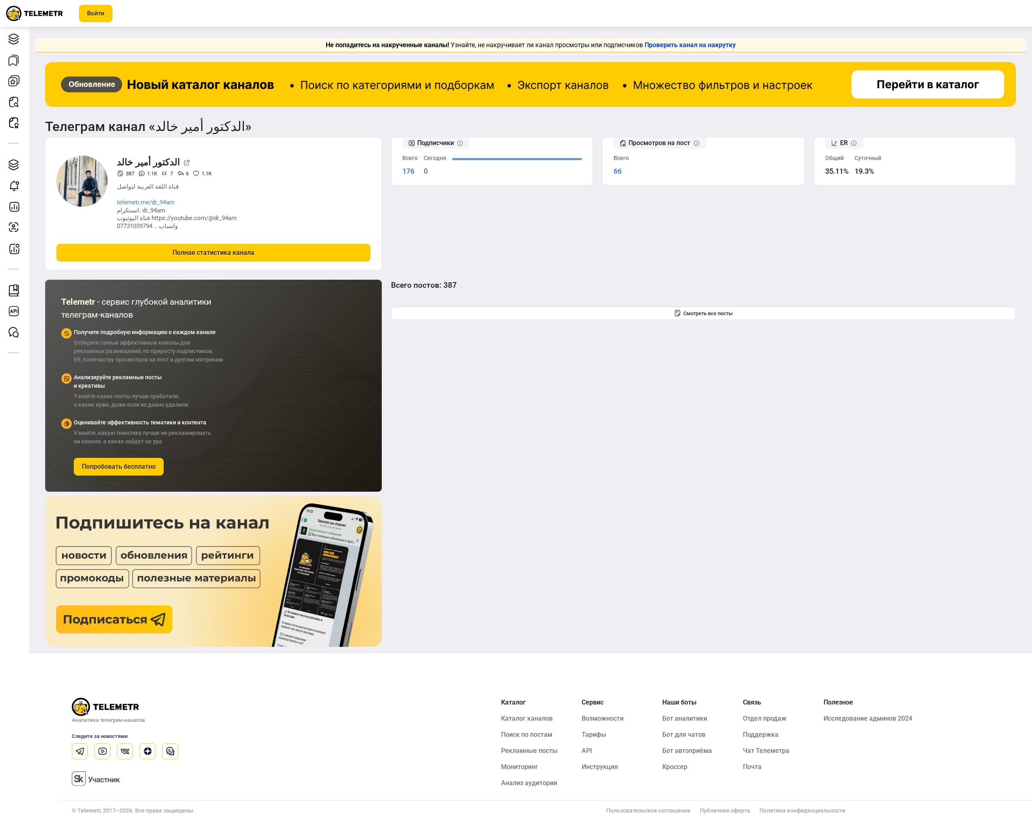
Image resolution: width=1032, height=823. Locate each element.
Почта (752, 767)
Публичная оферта (725, 810)
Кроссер (674, 767)
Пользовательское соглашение (648, 810)
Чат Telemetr (14, 332)
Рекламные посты (14, 122)
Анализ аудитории (14, 227)
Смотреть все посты (707, 313)
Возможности (603, 718)
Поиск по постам (526, 734)
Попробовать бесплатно (119, 466)
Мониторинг (14, 185)
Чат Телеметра (766, 750)
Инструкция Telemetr (14, 290)
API (587, 750)
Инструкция (600, 767)
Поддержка (760, 734)
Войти (95, 13)
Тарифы (594, 734)
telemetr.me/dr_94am (146, 202)
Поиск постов (14, 101)
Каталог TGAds (14, 164)
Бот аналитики (14, 248)
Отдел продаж (764, 718)
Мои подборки (14, 60)
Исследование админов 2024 (868, 718)
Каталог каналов (14, 39)
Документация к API (14, 311)
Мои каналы (14, 81)
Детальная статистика (14, 206)
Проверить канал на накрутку (690, 45)
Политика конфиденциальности (802, 810)
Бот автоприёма (687, 750)
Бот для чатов (683, 734)
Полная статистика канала (213, 252)
